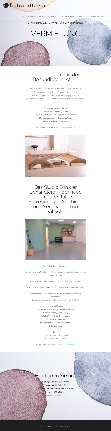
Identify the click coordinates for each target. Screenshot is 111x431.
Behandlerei (51, 426)
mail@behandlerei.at (67, 127)
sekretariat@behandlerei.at (55, 395)
